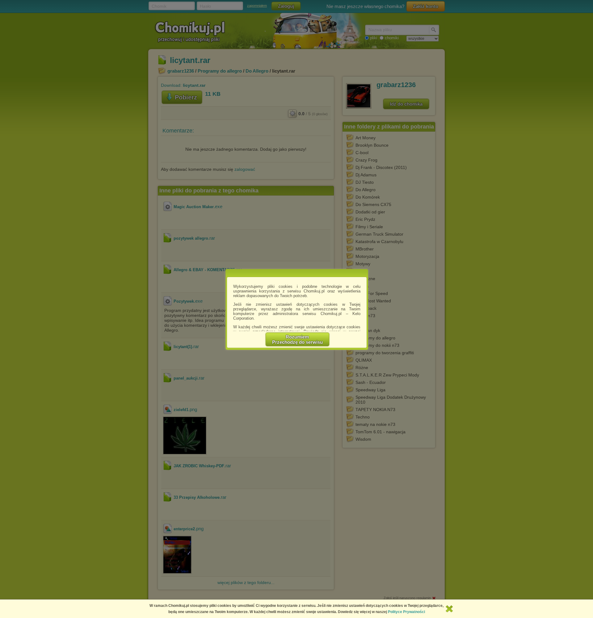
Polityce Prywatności (406, 612)
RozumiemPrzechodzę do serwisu (297, 339)
